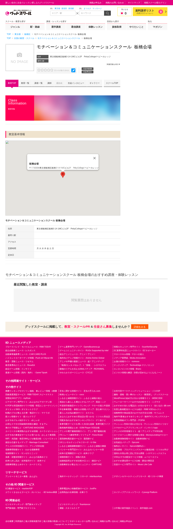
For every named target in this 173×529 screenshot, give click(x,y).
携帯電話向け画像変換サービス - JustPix (78, 488)
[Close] (95, 158)
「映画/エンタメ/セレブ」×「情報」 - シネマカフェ (83, 365)
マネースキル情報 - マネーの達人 (129, 354)
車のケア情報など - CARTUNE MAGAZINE (24, 428)
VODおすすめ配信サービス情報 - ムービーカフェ (136, 457)
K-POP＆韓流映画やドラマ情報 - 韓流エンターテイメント (31, 405)
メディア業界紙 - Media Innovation (130, 358)
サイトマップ (134, 3)
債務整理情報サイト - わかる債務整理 (22, 449)
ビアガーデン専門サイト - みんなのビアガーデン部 (28, 402)
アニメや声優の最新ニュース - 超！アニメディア (82, 361)
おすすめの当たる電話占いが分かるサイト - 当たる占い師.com (142, 405)
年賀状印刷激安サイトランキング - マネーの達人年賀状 (85, 405)
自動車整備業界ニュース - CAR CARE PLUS (25, 354)
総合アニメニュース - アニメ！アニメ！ (78, 354)
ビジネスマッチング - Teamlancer (75, 504)
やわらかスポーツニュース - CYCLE (76, 372)
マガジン (157, 26)
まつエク (87, 8)
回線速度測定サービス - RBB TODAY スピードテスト (29, 394)
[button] (62, 174)
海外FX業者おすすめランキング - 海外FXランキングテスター (141, 416)
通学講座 (56, 26)
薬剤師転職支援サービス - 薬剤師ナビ (77, 438)
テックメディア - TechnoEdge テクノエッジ (134, 365)
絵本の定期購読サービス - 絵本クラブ (77, 453)
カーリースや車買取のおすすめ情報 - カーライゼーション (31, 431)
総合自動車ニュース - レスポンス (20, 350)
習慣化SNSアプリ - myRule (18, 398)
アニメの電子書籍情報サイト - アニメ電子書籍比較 (83, 431)
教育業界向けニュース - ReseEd (20, 365)
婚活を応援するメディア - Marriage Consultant (26, 442)
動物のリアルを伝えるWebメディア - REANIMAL (82, 369)
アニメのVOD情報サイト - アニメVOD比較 (24, 446)
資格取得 (116, 26)
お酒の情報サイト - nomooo (126, 361)
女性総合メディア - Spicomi (126, 442)
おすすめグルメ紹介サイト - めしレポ (22, 420)
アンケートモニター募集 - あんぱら (21, 476)
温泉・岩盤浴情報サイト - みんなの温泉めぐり (26, 457)
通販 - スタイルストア (70, 508)
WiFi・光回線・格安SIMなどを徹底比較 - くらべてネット (31, 438)
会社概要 (9, 521)
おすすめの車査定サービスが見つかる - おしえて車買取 (30, 435)
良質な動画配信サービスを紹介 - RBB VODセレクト (137, 409)
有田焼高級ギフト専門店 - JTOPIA (129, 420)
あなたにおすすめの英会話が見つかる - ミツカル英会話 (85, 416)
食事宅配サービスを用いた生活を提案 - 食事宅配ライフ (85, 424)
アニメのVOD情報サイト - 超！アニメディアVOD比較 (138, 431)
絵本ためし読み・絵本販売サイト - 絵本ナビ (25, 461)
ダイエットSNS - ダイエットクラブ (21, 409)
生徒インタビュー (76, 83)
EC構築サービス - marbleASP (19, 488)
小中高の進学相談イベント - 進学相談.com (133, 508)
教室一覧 (25, 83)
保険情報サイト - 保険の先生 (73, 457)
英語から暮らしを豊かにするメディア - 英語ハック (83, 402)
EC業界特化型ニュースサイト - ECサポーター (135, 350)
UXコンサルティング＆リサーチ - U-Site (78, 442)
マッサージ (97, 8)
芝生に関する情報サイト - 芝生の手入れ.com (80, 391)
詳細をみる (140, 326)
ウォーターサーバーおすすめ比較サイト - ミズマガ (137, 402)
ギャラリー (95, 83)
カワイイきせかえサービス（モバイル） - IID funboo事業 (31, 492)
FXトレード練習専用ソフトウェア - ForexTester (81, 435)
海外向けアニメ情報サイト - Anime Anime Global (82, 358)
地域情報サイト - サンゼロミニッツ (21, 453)
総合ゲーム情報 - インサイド (18, 369)
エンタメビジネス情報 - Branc (127, 369)
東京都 (57, 8)
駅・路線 (35, 26)
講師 (49, 83)
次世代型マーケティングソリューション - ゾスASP (137, 391)
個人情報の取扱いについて (55, 521)
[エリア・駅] (63, 13)
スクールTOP (112, 83)
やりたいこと (136, 26)
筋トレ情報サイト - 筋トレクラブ (20, 416)
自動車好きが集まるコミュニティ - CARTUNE (81, 464)
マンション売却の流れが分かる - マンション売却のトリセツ (141, 424)
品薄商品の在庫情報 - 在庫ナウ (74, 492)
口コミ (60, 83)
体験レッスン (96, 26)
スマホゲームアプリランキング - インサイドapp (136, 428)
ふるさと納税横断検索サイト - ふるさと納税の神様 (83, 446)
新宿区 (64, 8)
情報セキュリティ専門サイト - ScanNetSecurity (135, 347)
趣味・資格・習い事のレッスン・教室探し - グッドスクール (141, 394)
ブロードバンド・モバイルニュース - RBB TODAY (28, 347)
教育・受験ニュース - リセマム (19, 361)
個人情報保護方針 (33, 521)
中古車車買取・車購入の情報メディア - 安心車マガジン (85, 409)
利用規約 (19, 521)
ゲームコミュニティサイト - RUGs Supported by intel (84, 350)
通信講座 (76, 26)
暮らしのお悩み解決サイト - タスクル (77, 413)
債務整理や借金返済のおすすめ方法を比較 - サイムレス (139, 413)
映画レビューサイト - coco (72, 394)
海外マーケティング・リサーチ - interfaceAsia (81, 476)
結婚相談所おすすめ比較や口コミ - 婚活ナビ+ (80, 461)
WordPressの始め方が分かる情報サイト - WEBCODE (138, 398)
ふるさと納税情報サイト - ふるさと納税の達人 (81, 398)
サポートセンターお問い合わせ (84, 521)
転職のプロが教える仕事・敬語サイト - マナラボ (27, 413)
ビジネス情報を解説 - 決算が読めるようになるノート (138, 372)
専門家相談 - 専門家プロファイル (20, 508)
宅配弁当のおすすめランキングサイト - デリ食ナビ (83, 420)
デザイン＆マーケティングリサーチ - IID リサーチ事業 (138, 476)
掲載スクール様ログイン (155, 3)
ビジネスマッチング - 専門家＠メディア (23, 504)
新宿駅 (71, 8)
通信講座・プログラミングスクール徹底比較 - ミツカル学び (141, 449)
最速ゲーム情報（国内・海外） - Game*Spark (26, 372)
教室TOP (12, 83)
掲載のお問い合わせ (115, 3)
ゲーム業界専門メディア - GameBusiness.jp (80, 347)
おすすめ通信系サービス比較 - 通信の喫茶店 (134, 461)
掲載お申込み (95, 3)
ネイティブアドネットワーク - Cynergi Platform (135, 492)
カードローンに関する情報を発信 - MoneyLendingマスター (141, 435)
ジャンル (15, 26)
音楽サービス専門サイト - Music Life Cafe (133, 464)
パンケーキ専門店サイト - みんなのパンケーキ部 (82, 449)
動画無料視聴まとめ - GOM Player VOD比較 (80, 428)
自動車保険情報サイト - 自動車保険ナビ (132, 438)
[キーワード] (92, 13)
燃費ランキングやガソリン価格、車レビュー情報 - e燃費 (31, 391)
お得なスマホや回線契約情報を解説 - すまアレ (26, 424)
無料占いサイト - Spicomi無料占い (129, 446)
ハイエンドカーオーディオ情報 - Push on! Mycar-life (29, 358)
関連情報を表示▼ (113, 64)
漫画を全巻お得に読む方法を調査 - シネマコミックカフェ (140, 453)
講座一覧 (38, 83)
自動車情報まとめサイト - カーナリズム (23, 464)
